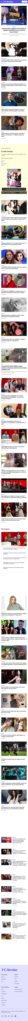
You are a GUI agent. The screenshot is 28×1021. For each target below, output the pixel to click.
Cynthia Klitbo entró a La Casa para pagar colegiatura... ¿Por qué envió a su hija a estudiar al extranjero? (19, 878)
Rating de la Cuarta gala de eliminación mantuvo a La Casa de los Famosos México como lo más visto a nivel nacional (13, 85)
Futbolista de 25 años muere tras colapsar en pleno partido (13, 759)
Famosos (14, 26)
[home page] (8, 2)
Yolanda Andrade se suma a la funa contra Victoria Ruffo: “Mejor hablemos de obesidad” (14, 563)
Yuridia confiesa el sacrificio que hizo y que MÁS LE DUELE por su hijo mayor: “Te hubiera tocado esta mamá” (13, 135)
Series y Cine (3, 58)
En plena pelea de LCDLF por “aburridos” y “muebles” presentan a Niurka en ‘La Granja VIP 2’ (13, 339)
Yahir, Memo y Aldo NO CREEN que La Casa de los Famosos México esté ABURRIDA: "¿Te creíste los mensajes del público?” (12, 397)
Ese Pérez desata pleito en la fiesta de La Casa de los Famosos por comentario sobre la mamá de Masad (19, 913)
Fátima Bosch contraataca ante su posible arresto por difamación (13, 568)
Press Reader (4, 163)
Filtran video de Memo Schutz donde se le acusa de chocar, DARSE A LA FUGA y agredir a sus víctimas (12, 110)
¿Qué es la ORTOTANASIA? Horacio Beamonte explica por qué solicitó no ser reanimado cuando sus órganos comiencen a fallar (19, 863)
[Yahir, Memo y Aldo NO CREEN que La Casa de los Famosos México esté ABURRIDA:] (14, 385)
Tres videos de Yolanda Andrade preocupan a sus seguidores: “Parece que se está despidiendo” (19, 925)
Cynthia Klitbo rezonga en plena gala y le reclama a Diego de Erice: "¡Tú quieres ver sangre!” (19, 937)
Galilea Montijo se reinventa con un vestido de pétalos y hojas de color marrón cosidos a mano (13, 519)
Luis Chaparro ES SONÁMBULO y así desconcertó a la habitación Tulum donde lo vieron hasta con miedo (13, 291)
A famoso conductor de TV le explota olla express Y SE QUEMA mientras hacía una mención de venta (14, 243)
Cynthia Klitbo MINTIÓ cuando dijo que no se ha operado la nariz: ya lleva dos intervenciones (13, 267)
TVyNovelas (14, 868)
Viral (2, 241)
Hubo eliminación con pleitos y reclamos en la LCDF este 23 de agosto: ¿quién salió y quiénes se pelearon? (14, 496)
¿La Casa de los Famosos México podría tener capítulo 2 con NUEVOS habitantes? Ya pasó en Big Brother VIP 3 (14, 663)
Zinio (2, 162)
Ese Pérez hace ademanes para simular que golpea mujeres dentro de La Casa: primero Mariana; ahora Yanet (19, 840)
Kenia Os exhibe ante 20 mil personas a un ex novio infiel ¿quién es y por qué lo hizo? (13, 687)
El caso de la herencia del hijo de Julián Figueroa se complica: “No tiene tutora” (13, 735)
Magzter (2, 165)
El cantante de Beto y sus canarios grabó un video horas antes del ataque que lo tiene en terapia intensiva (15, 558)
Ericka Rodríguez (8, 374)
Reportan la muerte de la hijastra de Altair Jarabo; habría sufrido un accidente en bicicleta (12, 315)
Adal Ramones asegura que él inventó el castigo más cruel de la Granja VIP (14, 553)
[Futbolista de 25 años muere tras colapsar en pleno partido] (14, 749)
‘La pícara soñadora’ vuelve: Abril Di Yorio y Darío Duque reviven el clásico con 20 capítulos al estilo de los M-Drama (14, 219)
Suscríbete (24, 1)
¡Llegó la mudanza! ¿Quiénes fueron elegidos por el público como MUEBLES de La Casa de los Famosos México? (14, 30)
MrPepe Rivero (17, 35)
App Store (3, 161)
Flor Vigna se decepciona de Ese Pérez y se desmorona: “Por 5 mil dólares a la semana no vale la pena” (13, 422)
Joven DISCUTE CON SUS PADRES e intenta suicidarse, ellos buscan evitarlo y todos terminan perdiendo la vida (14, 367)
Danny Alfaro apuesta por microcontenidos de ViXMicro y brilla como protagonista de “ (14, 614)
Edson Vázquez (14, 856)
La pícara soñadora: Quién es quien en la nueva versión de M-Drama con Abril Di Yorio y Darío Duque (13, 60)
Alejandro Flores (15, 845)
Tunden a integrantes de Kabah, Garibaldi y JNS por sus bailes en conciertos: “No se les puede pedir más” (14, 783)
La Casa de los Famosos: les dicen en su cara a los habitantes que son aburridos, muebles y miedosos (14, 548)
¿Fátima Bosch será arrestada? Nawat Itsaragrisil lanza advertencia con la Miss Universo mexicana (12, 808)
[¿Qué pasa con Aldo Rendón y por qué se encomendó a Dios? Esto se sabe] (14, 700)
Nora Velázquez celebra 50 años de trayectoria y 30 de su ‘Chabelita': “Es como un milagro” (19, 852)
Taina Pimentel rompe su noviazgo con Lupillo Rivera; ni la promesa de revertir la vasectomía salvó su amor (19, 890)
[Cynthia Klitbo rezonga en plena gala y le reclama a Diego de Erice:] (6, 936)
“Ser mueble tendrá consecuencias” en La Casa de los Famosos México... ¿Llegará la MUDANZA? (19, 901)
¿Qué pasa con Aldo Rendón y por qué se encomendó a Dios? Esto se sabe (13, 711)
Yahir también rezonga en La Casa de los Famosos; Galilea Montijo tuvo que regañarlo (12, 447)
